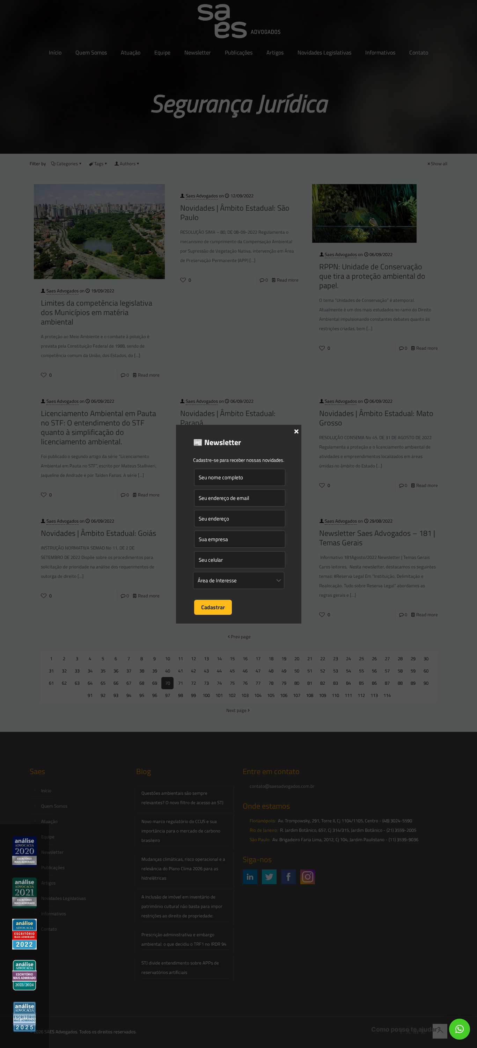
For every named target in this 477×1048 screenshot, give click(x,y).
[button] (459, 1029)
